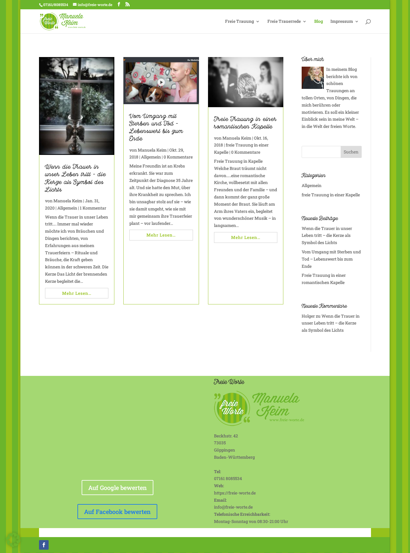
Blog (318, 21)
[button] (13, 540)
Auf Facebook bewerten (117, 511)
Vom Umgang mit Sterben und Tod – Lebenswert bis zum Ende (156, 128)
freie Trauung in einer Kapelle (331, 195)
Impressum (341, 21)
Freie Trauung (239, 21)
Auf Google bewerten (117, 487)
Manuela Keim (67, 201)
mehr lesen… (77, 293)
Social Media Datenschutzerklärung (245, 532)
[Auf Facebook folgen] (44, 545)
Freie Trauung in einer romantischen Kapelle (245, 123)
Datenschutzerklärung (180, 532)
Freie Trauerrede (284, 21)
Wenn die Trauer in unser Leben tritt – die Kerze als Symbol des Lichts (75, 179)
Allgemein (67, 208)
